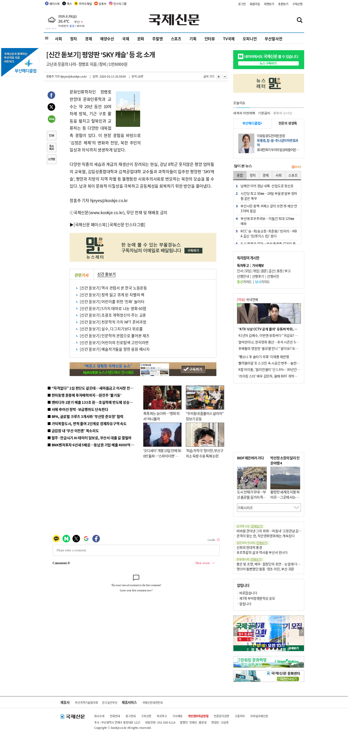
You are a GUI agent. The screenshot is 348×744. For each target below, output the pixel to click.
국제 (125, 38)
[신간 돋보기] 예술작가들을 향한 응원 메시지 (115, 349)
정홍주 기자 (53, 76)
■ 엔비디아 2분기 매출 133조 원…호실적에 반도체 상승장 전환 (93, 402)
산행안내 (243, 276)
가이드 (244, 281)
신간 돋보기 (106, 274)
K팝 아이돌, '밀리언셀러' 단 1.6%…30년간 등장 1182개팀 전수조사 (284, 369)
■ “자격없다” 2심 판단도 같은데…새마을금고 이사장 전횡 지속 (93, 387)
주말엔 (157, 38)
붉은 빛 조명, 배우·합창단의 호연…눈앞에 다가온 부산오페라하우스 (282, 564)
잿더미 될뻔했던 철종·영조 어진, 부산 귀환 (265, 569)
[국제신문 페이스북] (90, 224)
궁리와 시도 (249, 526)
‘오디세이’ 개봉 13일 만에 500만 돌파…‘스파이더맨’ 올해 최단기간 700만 (162, 456)
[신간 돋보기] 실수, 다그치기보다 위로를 (111, 329)
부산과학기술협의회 (86, 702)
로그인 (242, 4)
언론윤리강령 (221, 716)
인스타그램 (119, 4)
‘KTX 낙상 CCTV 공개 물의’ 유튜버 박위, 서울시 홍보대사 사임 (280, 329)
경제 (88, 38)
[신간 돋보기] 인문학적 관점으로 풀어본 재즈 (115, 335)
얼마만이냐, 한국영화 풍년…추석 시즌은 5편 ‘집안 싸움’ (276, 342)
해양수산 (107, 38)
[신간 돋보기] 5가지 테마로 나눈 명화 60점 (113, 308)
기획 (192, 38)
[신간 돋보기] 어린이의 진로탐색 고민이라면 (114, 342)
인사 (240, 270)
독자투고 (162, 716)
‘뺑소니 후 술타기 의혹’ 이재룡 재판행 (263, 356)
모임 (248, 270)
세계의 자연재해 (244, 113)
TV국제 (229, 38)
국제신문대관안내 (152, 702)
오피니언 (250, 38)
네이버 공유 (51, 119)
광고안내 (130, 716)
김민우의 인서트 (252, 543)
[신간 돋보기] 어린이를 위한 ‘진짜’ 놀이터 (112, 301)
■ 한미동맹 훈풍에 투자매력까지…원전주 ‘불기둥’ (84, 395)
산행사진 (273, 276)
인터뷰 (210, 38)
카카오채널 (85, 4)
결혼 (264, 270)
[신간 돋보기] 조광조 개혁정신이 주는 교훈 (113, 315)
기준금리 (264, 113)
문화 (140, 38)
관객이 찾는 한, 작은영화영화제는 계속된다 (265, 535)
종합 (240, 175)
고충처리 (240, 716)
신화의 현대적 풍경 (249, 547)
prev (235, 631)
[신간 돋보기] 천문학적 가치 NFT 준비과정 (113, 322)
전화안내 (115, 716)
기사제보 (177, 716)
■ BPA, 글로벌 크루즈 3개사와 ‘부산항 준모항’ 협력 (85, 416)
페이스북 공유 (51, 96)
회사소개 (99, 716)
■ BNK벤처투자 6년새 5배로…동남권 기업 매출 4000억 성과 (92, 444)
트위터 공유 (51, 107)
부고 (287, 270)
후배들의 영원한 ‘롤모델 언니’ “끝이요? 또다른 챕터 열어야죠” (280, 348)
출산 (272, 270)
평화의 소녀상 (282, 113)
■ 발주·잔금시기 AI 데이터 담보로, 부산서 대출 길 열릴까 (89, 437)
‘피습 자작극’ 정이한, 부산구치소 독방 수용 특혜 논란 (204, 453)
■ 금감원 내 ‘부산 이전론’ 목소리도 (73, 430)
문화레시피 (249, 559)
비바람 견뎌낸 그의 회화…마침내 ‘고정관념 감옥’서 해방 (274, 530)
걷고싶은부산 (109, 702)
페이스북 (54, 4)
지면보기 (269, 4)
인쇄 (51, 136)
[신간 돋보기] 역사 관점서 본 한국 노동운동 (113, 288)
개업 (256, 270)
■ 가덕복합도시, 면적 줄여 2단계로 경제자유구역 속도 (87, 423)
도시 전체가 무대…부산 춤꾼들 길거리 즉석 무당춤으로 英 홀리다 (251, 497)
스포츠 (176, 38)
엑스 (69, 4)
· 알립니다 (244, 603)
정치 (73, 38)
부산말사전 (273, 38)
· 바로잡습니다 (247, 592)
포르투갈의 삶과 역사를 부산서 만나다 (262, 552)
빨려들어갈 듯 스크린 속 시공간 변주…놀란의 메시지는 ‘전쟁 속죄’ (283, 363)
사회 (58, 38)
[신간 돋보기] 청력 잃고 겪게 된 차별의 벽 (112, 294)
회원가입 (255, 4)
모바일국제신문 (259, 716)
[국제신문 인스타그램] (126, 224)
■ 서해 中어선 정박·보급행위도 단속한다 (77, 409)
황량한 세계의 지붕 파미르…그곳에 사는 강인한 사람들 (284, 497)
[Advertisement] (178, 117)
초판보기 (283, 4)
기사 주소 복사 (51, 148)
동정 (280, 270)
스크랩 (51, 160)
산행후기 (258, 276)
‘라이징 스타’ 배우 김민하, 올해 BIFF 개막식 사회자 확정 (276, 376)
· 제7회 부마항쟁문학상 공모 (256, 598)
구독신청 (297, 4)
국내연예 (247, 299)
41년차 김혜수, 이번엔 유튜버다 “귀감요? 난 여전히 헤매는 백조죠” (283, 335)
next (301, 631)
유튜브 (102, 4)
